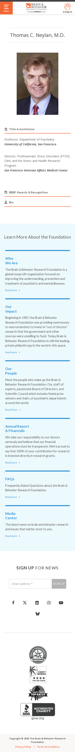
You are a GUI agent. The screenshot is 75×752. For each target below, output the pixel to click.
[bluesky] (37, 613)
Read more (11, 290)
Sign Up (59, 583)
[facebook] (13, 602)
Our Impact (11, 308)
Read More (11, 409)
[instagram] (49, 602)
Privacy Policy (23, 746)
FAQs (9, 479)
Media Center (11, 515)
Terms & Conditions (48, 746)
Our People (11, 370)
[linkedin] (37, 602)
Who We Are (11, 260)
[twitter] (25, 602)
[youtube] (61, 602)
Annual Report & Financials (17, 428)
